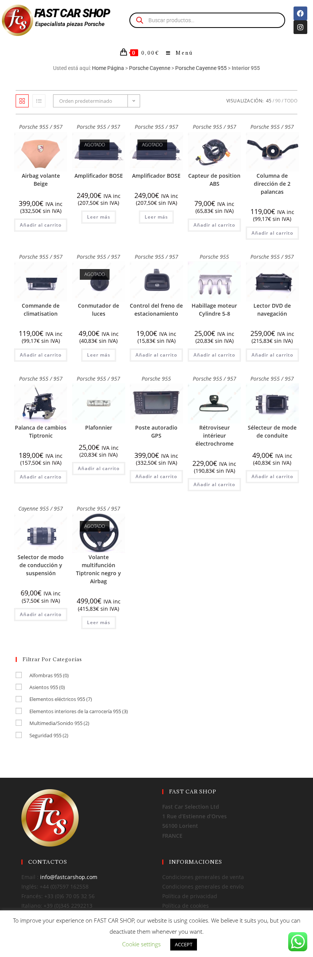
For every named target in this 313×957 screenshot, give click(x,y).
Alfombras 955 (49, 675)
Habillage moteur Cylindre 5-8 (214, 309)
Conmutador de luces (98, 309)
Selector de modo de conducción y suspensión (41, 565)
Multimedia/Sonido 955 (59, 723)
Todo (290, 100)
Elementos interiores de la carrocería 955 (78, 711)
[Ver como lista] (38, 100)
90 (278, 100)
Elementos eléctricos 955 (60, 699)
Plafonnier (98, 427)
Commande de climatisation (41, 309)
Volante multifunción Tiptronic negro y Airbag (98, 569)
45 (268, 100)
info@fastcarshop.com (68, 877)
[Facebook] (300, 13)
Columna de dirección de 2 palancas (272, 183)
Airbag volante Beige (41, 179)
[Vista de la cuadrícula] (22, 100)
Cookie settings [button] (141, 944)
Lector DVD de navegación (272, 309)
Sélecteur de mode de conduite (272, 431)
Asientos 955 (47, 687)
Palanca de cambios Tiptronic (40, 431)
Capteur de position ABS (214, 179)
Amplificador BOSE (98, 175)
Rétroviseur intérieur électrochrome (214, 435)
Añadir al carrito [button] (40, 225)
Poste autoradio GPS (156, 431)
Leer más (98, 217)
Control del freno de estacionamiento (156, 309)
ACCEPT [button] (183, 944)
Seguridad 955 (48, 735)
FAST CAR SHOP (72, 13)
